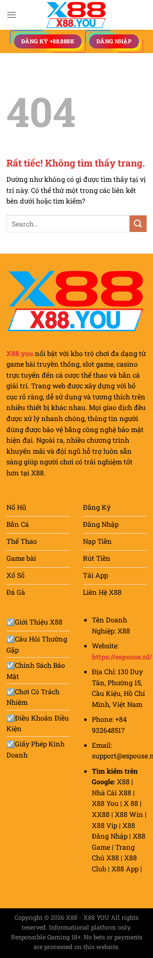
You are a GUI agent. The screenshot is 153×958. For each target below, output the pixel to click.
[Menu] (11, 14)
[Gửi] (138, 223)
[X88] (76, 15)
